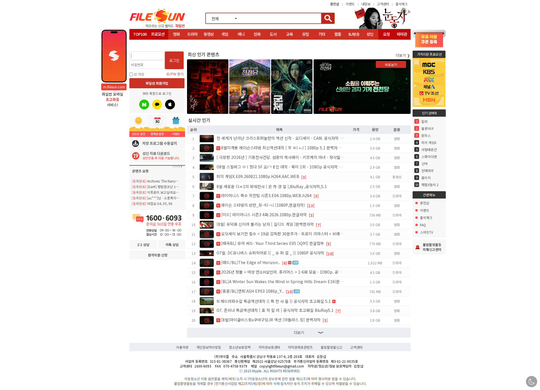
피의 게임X (428, 142)
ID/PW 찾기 (174, 74)
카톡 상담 (172, 244)
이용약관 (182, 347)
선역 (424, 163)
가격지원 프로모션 (429, 54)
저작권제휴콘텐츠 (300, 347)
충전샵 (424, 202)
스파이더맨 (429, 156)
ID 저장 (139, 74)
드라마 (192, 34)
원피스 (426, 135)
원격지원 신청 (157, 255)
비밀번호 (137, 64)
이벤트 (350, 4)
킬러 (424, 121)
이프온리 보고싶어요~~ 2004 (160, 192)
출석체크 (401, 4)
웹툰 (337, 34)
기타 (321, 34)
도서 (273, 34)
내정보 (365, 4)
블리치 (426, 177)
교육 (289, 34)
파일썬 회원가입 (157, 83)
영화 (176, 34)
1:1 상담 (143, 244)
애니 (241, 34)
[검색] (327, 18)
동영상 (209, 34)
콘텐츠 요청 (140, 170)
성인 (369, 34)
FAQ (423, 224)
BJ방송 (353, 34)
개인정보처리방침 (208, 347)
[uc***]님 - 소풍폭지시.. (156, 197)
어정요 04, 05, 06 (152, 203)
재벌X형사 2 (429, 184)
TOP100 (140, 34)
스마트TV (426, 232)
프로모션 (158, 34)
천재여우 (427, 170)
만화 (257, 34)
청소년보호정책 (240, 347)
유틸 (305, 34)
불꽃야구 (427, 128)
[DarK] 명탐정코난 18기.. (157, 186)
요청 (386, 34)
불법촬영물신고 (331, 347)
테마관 (402, 34)
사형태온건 (429, 149)
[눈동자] (382, 28)
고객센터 (383, 4)
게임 (224, 34)
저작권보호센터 (269, 347)
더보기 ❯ (403, 55)
